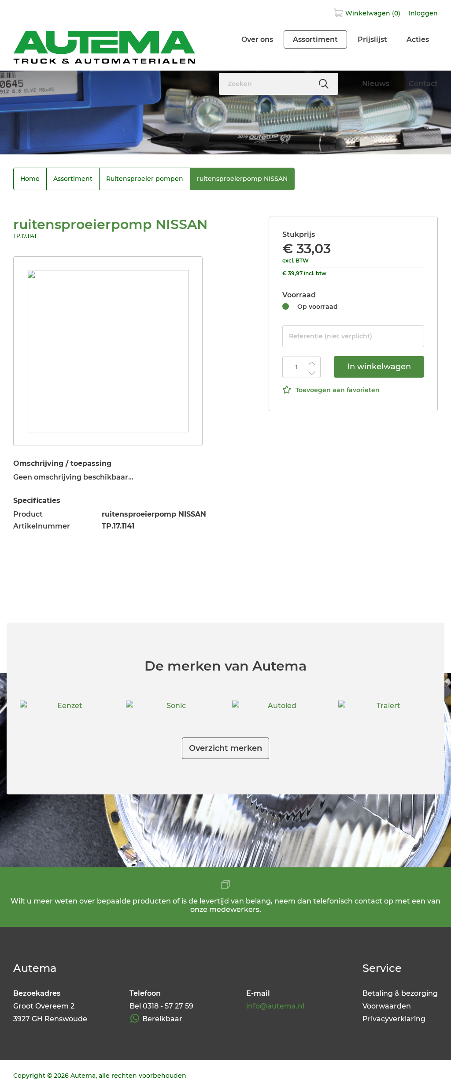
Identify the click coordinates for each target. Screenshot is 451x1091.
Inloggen (423, 13)
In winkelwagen (379, 366)
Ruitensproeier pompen (144, 179)
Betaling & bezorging (400, 993)
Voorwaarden (386, 1006)
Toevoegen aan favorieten (338, 390)
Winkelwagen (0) (372, 13)
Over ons (257, 39)
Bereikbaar (162, 1019)
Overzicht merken (225, 748)
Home (30, 179)
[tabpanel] (108, 351)
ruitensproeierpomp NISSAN (242, 179)
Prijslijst (372, 39)
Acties (418, 39)
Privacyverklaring (393, 1019)
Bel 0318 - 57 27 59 (161, 1006)
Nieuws (375, 83)
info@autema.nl (275, 1006)
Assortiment (315, 39)
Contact (423, 83)
